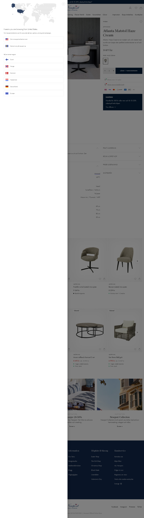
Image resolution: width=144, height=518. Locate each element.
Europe (12, 93)
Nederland (13, 80)
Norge (12, 66)
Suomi (12, 59)
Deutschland (14, 87)
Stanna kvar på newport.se (18, 46)
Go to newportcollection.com (18, 39)
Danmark (13, 73)
